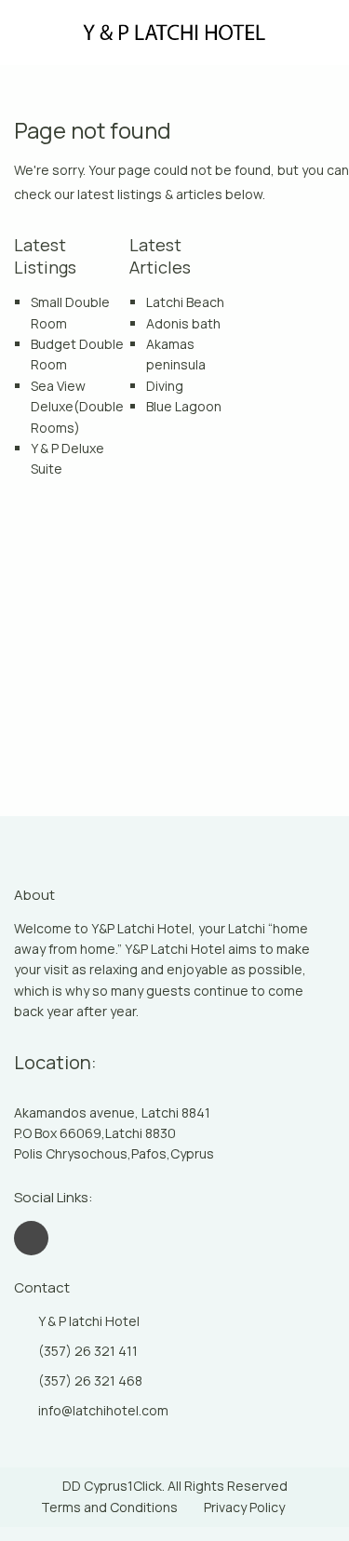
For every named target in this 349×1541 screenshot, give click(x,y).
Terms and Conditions (109, 1507)
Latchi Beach (185, 302)
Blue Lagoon (183, 406)
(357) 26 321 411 (88, 1351)
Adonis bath (183, 323)
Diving (164, 386)
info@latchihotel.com (103, 1410)
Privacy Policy (244, 1507)
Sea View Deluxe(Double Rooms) (77, 406)
